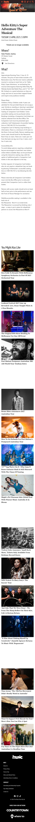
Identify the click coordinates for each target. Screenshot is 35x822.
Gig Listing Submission (8, 788)
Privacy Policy (6, 768)
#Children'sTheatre (13, 40)
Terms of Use (6, 772)
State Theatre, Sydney (8, 54)
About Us (5, 765)
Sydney (3, 58)
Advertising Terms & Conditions (10, 778)
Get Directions (9, 63)
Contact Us (5, 791)
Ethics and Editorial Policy (9, 775)
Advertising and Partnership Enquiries (11, 785)
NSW (3, 60)
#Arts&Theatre (4, 40)
